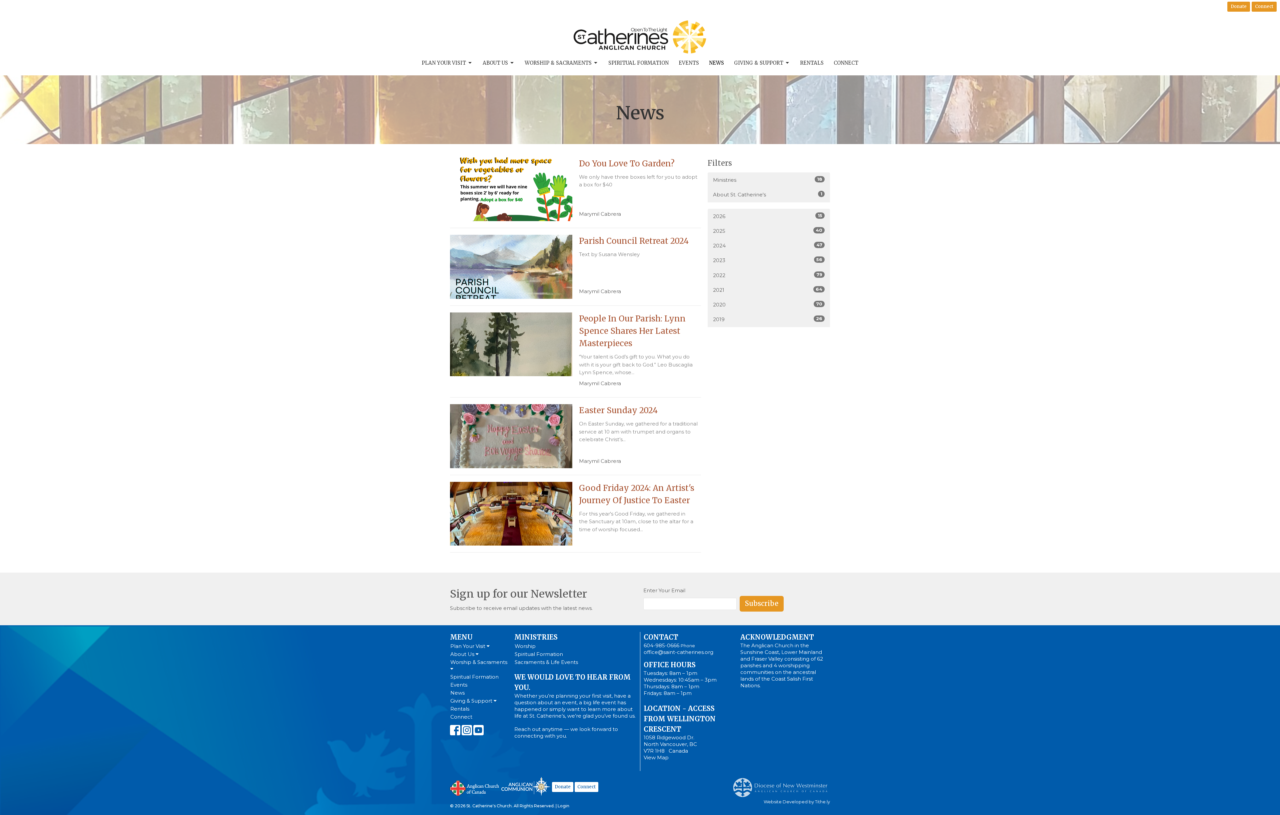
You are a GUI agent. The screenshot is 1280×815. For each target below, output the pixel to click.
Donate (1239, 6)
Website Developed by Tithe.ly (797, 801)
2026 (767, 216)
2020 (767, 304)
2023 (767, 260)
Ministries (767, 179)
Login (563, 805)
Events (689, 63)
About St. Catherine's (767, 194)
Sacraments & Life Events (546, 662)
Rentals (812, 63)
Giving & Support (758, 63)
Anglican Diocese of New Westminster (782, 784)
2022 (767, 275)
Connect (1264, 6)
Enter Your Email (664, 590)
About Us (495, 63)
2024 (767, 245)
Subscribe (761, 603)
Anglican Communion (526, 786)
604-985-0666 (661, 645)
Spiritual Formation (638, 63)
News (716, 63)
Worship (525, 646)
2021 (767, 289)
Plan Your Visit (444, 63)
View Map (656, 757)
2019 (767, 319)
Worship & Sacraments (558, 63)
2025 (767, 230)
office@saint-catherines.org (678, 652)
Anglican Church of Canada (475, 787)
